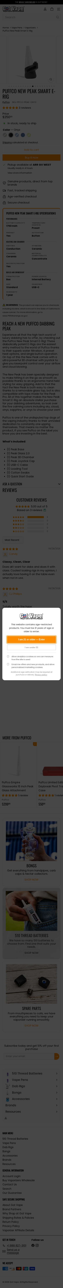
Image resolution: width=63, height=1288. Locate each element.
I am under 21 (31, 647)
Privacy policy (41, 674)
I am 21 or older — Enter (31, 639)
